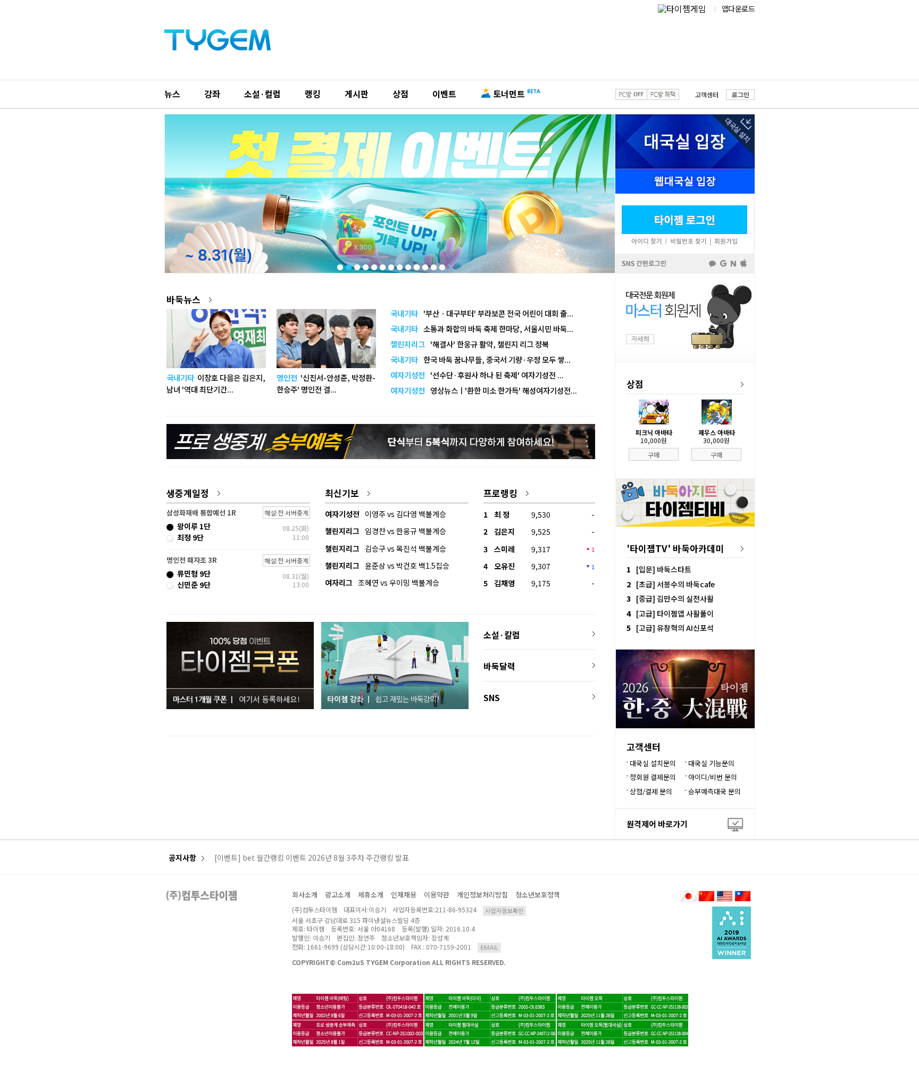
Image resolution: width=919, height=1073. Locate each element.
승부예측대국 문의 (714, 791)
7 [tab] (390, 265)
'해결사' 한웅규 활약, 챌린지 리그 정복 (469, 344)
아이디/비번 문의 (712, 777)
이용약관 (436, 894)
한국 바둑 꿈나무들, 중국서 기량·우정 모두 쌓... (480, 359)
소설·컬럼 (262, 93)
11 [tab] (424, 265)
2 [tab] (347, 265)
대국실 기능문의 (711, 763)
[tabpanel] (390, 193)
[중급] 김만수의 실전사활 (675, 598)
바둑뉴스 (183, 299)
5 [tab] (373, 265)
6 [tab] (382, 265)
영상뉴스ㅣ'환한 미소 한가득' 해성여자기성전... (483, 390)
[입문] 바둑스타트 (663, 569)
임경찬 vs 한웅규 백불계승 (385, 531)
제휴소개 (370, 894)
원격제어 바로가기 (657, 823)
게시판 (357, 93)
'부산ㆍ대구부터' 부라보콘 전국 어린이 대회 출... (481, 313)
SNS (491, 697)
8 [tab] (399, 265)
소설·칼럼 (501, 634)
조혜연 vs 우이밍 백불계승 (382, 582)
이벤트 (444, 93)
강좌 (212, 93)
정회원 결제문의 (653, 777)
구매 (653, 454)
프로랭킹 (500, 493)
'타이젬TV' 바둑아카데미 (675, 548)
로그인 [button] (740, 94)
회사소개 (305, 894)
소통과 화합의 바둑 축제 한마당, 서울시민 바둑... (481, 328)
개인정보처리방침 (482, 894)
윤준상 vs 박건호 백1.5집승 (387, 565)
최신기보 (342, 493)
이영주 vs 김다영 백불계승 (385, 514)
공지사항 (182, 858)
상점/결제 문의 (651, 791)
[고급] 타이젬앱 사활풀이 (675, 613)
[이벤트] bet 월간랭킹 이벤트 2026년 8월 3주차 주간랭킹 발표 (311, 858)
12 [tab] (433, 265)
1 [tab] (339, 265)
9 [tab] (407, 265)
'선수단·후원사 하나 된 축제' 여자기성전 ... (477, 374)
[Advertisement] (381, 778)
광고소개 (337, 894)
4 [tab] (364, 265)
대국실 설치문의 (653, 763)
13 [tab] (441, 265)
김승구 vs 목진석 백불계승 (385, 548)
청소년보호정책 (537, 894)
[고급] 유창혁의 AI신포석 (675, 627)
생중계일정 (187, 493)
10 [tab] (416, 265)
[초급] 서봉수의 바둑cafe (675, 584)
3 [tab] (356, 265)
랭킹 (313, 93)
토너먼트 (509, 93)
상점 (400, 93)
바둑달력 (499, 666)
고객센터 (707, 94)
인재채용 (403, 894)
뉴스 (172, 93)
